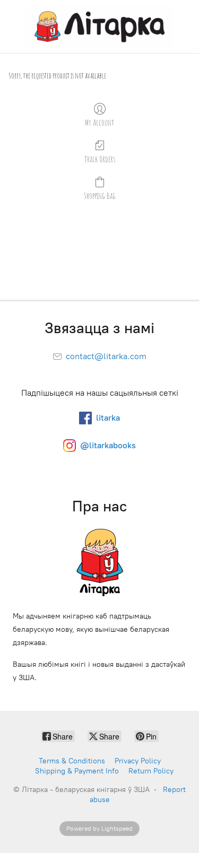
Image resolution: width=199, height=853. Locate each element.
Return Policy (151, 771)
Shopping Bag (100, 195)
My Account (99, 122)
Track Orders (99, 159)
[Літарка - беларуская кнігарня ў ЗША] (100, 26)
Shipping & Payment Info (77, 771)
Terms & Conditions (72, 760)
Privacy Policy (138, 760)
